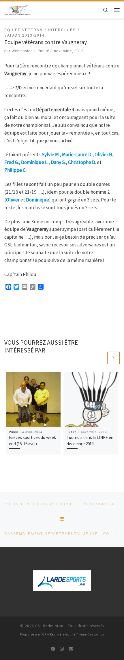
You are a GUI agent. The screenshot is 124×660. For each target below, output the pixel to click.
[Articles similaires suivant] (113, 358)
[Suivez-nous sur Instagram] (62, 649)
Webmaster (22, 51)
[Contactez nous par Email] (71, 649)
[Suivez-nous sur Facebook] (53, 649)
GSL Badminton (49, 625)
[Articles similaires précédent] (100, 358)
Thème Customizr (90, 634)
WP (44, 634)
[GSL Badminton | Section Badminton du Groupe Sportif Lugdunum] (17, 9)
